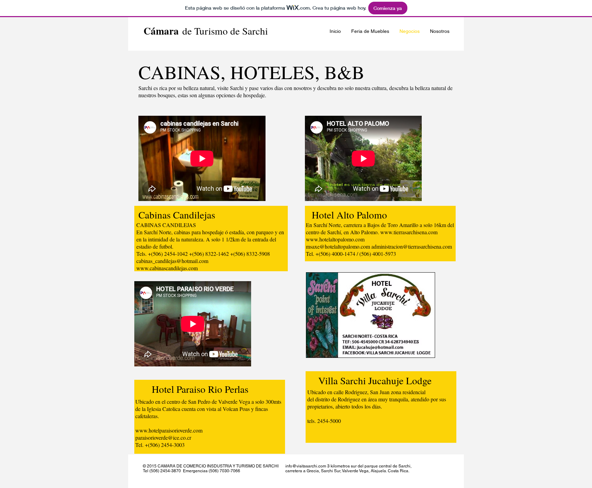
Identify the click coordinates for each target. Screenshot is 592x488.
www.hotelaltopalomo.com (335, 239)
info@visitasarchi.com (305, 466)
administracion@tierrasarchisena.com (411, 246)
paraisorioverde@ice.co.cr (163, 437)
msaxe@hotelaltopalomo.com (338, 246)
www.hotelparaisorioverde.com (168, 430)
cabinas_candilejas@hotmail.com (172, 260)
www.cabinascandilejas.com (167, 268)
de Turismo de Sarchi (206, 30)
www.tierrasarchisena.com (408, 232)
